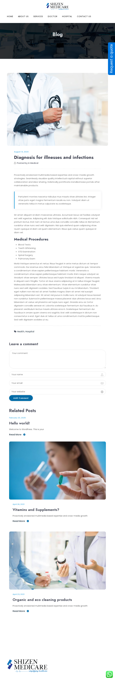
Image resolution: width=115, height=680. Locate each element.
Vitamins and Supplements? (36, 509)
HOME (10, 16)
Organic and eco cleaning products (42, 599)
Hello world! (19, 423)
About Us (23, 16)
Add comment (21, 398)
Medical (34, 163)
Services (38, 16)
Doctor (52, 16)
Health (20, 331)
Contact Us (84, 16)
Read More (15, 434)
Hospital (67, 16)
